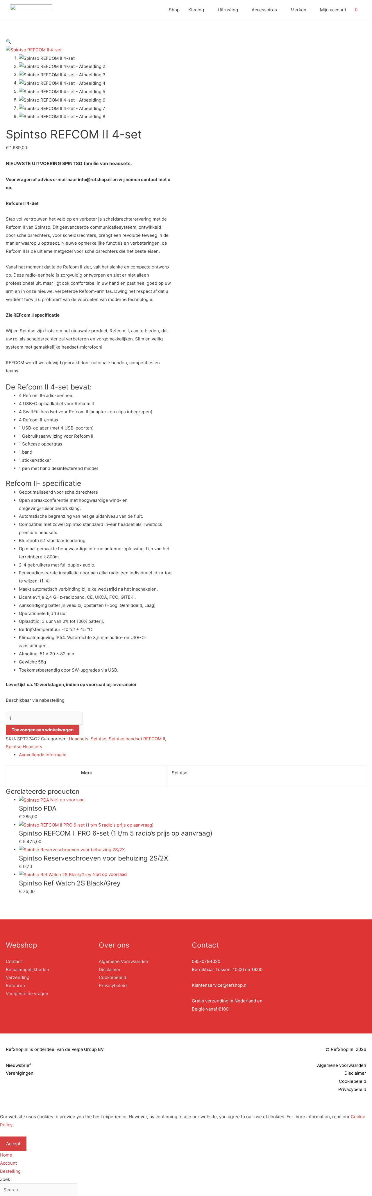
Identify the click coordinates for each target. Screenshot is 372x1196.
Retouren (15, 985)
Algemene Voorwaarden (123, 961)
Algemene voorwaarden (341, 1065)
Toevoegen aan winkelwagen (43, 730)
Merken (298, 9)
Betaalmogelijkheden (27, 969)
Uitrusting (228, 9)
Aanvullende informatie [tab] (43, 754)
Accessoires (264, 9)
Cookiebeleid (112, 977)
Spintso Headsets (24, 746)
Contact (14, 961)
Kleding (196, 9)
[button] (8, 41)
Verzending (17, 977)
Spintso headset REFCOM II (137, 739)
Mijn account (333, 9)
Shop (174, 9)
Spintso (98, 739)
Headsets (78, 739)
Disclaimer (110, 969)
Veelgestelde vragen (27, 993)
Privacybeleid (113, 985)
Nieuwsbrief (18, 1065)
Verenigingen (19, 1073)
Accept (13, 1143)
